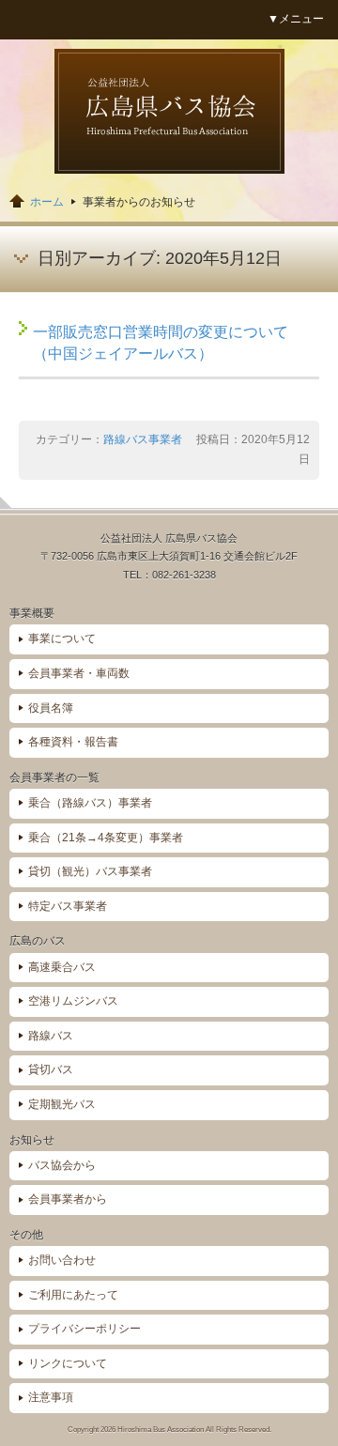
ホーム (47, 201)
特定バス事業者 (67, 906)
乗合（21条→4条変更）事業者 (105, 837)
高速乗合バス (62, 967)
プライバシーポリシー (84, 1328)
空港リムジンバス (73, 1001)
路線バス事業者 (142, 439)
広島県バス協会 (169, 111)
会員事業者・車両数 (79, 673)
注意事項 (50, 1397)
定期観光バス (62, 1104)
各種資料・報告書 (73, 741)
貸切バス (50, 1069)
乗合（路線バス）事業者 (90, 802)
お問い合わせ (62, 1260)
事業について (62, 638)
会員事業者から (67, 1199)
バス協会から (62, 1165)
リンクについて (67, 1363)
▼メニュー (296, 18)
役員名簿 (50, 708)
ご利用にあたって (73, 1294)
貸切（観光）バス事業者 (90, 871)
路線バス (50, 1035)
